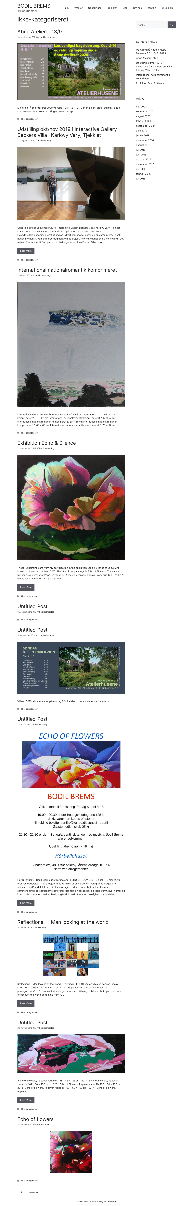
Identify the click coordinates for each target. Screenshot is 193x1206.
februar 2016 (143, 173)
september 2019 (145, 125)
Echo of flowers (35, 1119)
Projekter (112, 7)
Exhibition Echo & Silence (46, 443)
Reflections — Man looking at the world (63, 922)
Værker (78, 7)
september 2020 (145, 111)
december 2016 (145, 164)
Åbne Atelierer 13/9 (39, 31)
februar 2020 (143, 121)
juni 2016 (141, 169)
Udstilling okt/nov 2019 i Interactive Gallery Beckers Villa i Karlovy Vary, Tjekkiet (67, 132)
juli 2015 (140, 178)
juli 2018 (140, 149)
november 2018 (145, 140)
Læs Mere (26, 250)
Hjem (66, 7)
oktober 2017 (143, 159)
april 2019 (141, 130)
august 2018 (143, 145)
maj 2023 (141, 106)
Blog (124, 7)
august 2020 (143, 116)
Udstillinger (94, 7)
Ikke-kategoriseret (29, 119)
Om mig (137, 7)
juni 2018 (141, 154)
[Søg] (172, 24)
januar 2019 (142, 135)
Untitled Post (32, 606)
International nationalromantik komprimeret (67, 270)
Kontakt (152, 7)
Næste (33, 1192)
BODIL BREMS (33, 6)
